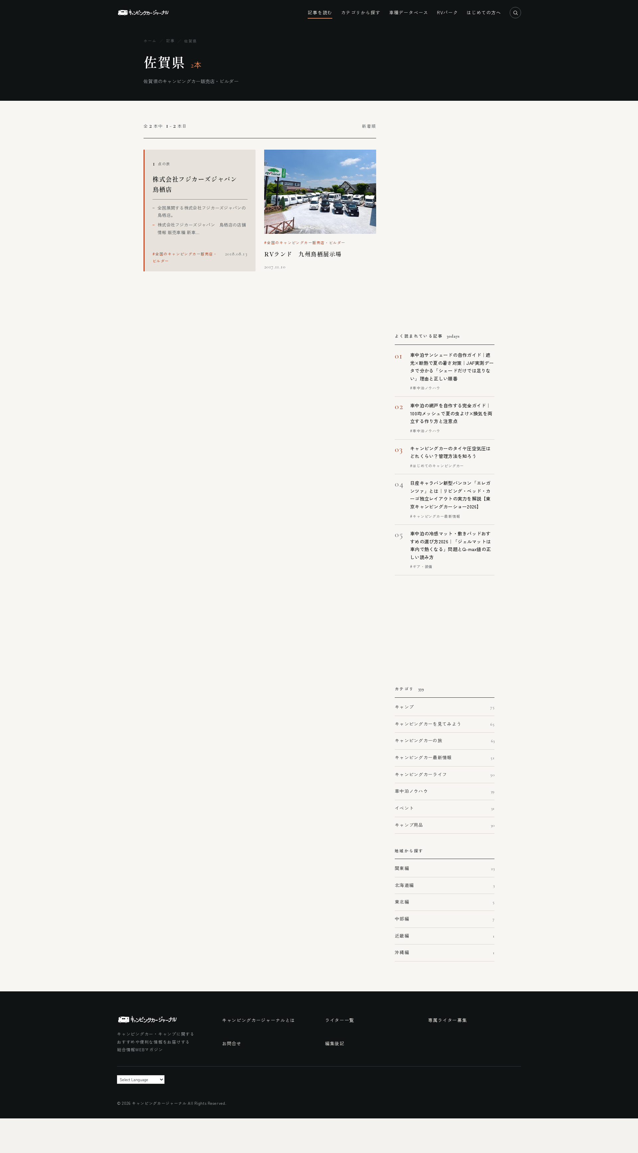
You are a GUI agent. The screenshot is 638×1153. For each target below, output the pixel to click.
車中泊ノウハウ (444, 791)
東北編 (444, 901)
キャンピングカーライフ (444, 774)
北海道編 (444, 885)
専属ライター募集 (447, 1020)
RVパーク (447, 12)
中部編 (444, 918)
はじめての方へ (484, 12)
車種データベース (408, 12)
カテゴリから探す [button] (360, 12)
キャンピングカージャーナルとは (258, 1020)
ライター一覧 (339, 1020)
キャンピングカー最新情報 (444, 757)
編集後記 (335, 1043)
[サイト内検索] (515, 12)
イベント (444, 807)
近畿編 (444, 935)
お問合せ (232, 1043)
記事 (170, 40)
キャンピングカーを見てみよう (444, 723)
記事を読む (320, 12)
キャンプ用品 (444, 824)
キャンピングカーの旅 (444, 740)
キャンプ (444, 706)
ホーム (150, 40)
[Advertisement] (439, 219)
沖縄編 (444, 952)
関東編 (444, 868)
